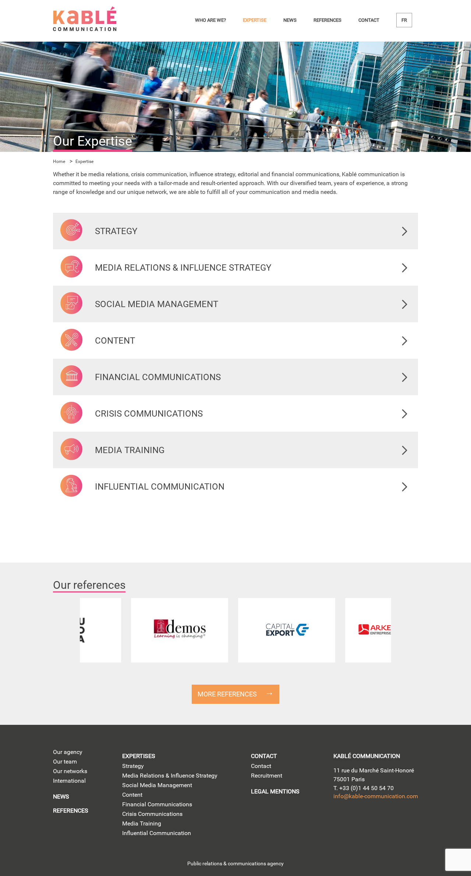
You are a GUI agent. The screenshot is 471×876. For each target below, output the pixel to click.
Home (59, 161)
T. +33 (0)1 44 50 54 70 (363, 788)
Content (132, 794)
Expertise (254, 20)
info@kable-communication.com (375, 796)
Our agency (67, 751)
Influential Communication (156, 833)
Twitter (361, 820)
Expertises (138, 755)
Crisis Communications (152, 813)
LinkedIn (340, 820)
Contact (368, 20)
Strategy (133, 765)
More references (227, 694)
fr (404, 20)
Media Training (141, 823)
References (327, 20)
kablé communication (366, 755)
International (69, 780)
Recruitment (266, 775)
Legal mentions (275, 791)
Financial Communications (157, 804)
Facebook (403, 820)
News (290, 20)
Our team (65, 761)
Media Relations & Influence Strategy (169, 775)
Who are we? (210, 20)
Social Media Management (157, 785)
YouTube (382, 820)
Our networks (70, 771)
